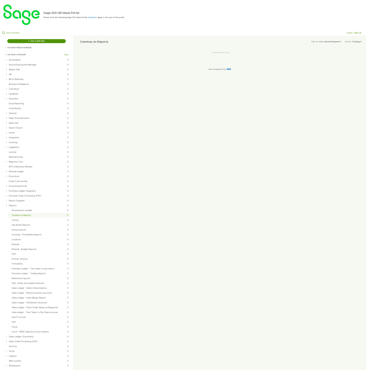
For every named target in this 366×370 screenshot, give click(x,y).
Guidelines (92, 17)
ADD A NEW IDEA (37, 41)
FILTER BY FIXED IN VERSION (19, 48)
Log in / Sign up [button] (354, 32)
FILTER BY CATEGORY (16, 55)
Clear (66, 55)
